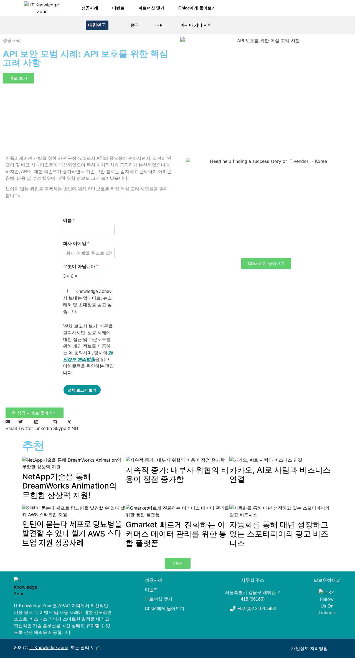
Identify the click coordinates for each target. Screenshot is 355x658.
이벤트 (118, 8)
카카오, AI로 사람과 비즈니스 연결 (280, 474)
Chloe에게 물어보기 (197, 8)
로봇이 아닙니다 (80, 266)
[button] (333, 25)
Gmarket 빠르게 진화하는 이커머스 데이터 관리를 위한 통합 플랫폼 (176, 534)
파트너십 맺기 (151, 8)
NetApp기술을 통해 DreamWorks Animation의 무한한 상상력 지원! (69, 486)
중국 (135, 25)
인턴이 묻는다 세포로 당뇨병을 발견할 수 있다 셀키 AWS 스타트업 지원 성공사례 (72, 534)
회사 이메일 (76, 243)
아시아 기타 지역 (196, 25)
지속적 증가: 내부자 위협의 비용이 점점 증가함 (177, 474)
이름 (69, 220)
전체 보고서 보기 (82, 390)
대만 (160, 25)
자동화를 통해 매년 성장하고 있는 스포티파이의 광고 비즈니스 (278, 534)
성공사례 (90, 8)
